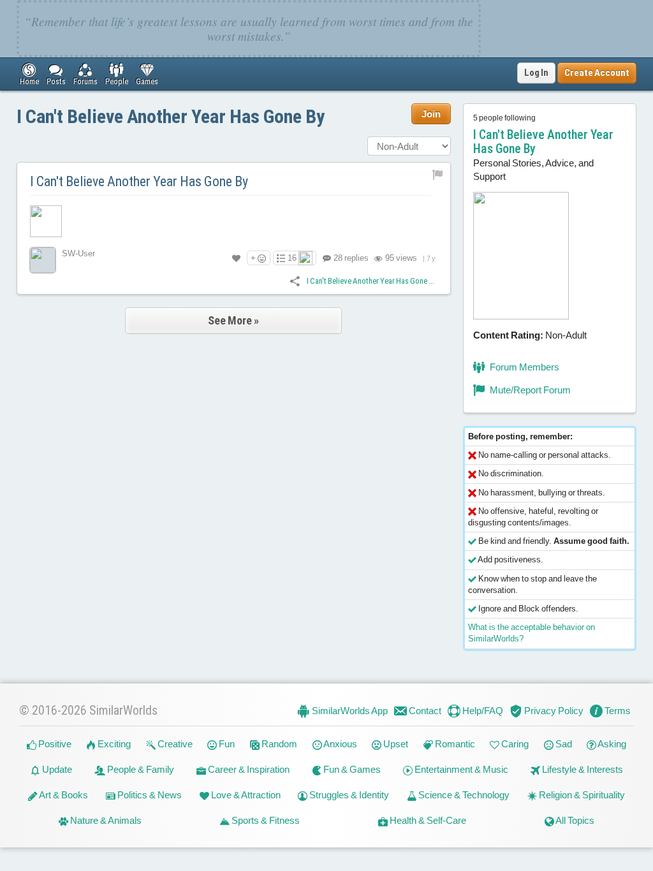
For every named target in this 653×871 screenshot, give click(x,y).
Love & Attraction (245, 794)
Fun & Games (351, 769)
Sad (563, 743)
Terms (617, 710)
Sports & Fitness (265, 820)
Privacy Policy (552, 710)
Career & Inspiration (248, 769)
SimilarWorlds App (349, 710)
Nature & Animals (105, 820)
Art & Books (63, 794)
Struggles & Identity (348, 794)
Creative (174, 743)
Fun (226, 743)
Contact (424, 710)
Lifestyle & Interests (581, 769)
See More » (233, 320)
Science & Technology (463, 794)
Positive (53, 743)
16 (292, 258)
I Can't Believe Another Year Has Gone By (171, 116)
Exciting (113, 743)
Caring (514, 743)
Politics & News (148, 794)
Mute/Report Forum (529, 389)
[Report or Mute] (437, 174)
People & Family (139, 769)
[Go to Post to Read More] (233, 221)
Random (278, 743)
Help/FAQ (481, 710)
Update (56, 769)
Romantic (454, 743)
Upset (394, 743)
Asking (611, 743)
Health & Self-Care (427, 820)
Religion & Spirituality (581, 794)
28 (350, 258)
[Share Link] (295, 280)
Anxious (339, 743)
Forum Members (523, 367)
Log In (536, 72)
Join (431, 113)
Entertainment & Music (460, 769)
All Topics (574, 820)
